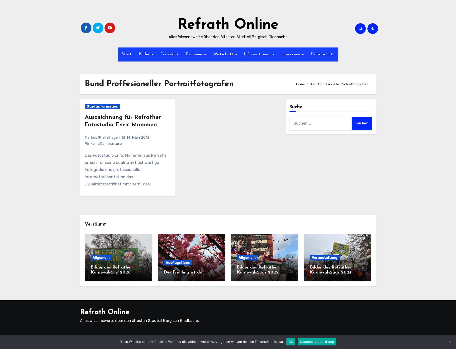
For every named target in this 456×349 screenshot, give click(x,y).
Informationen (258, 54)
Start (127, 54)
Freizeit (168, 54)
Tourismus (194, 54)
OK (291, 342)
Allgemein (101, 258)
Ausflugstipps (178, 263)
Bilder (145, 54)
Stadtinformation (102, 106)
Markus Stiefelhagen (102, 138)
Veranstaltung (324, 258)
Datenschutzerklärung (317, 342)
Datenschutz (322, 54)
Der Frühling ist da (183, 272)
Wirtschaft (224, 54)
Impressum (291, 54)
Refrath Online (228, 25)
